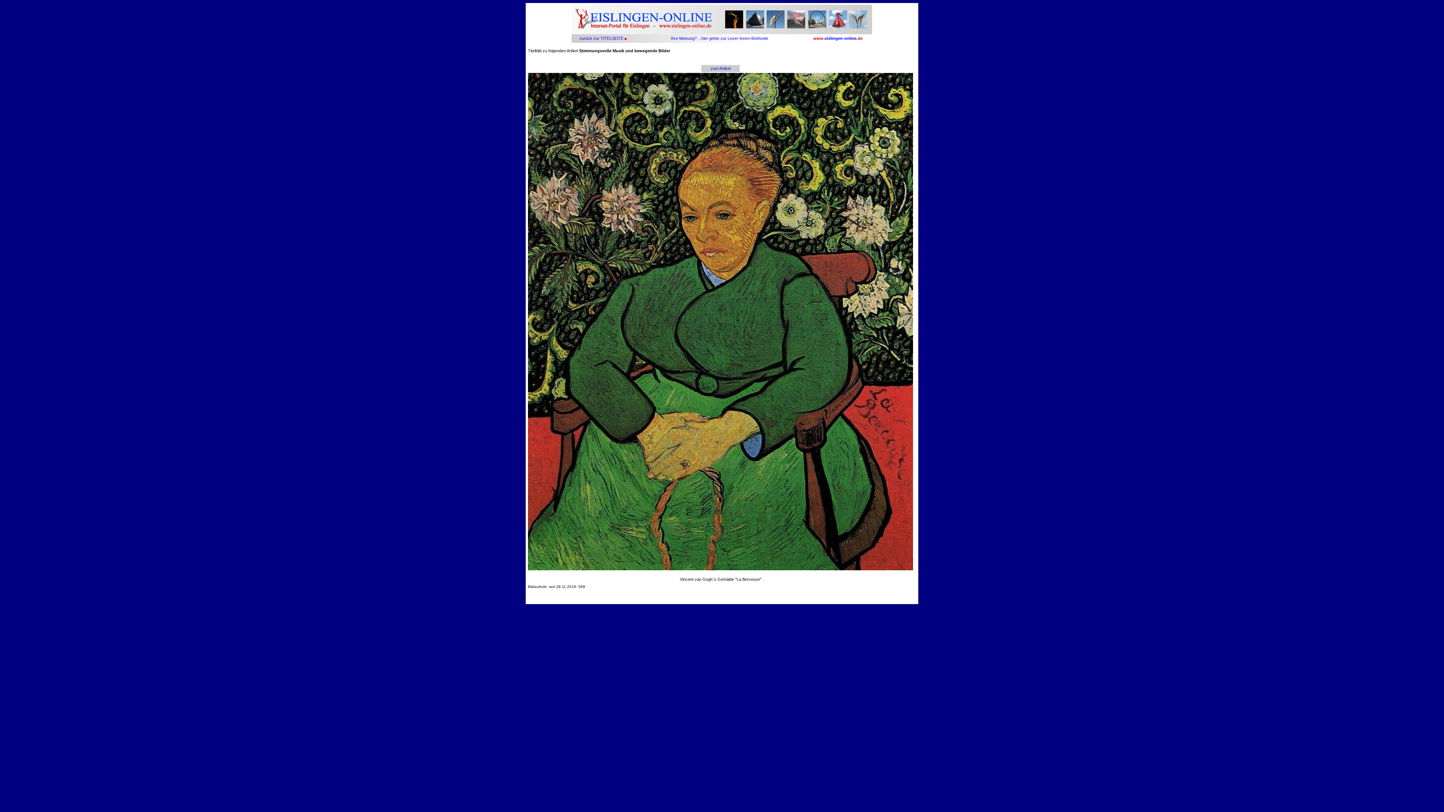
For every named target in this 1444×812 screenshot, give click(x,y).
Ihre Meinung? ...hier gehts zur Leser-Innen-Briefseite (719, 38)
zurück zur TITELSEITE (600, 38)
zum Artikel (721, 68)
